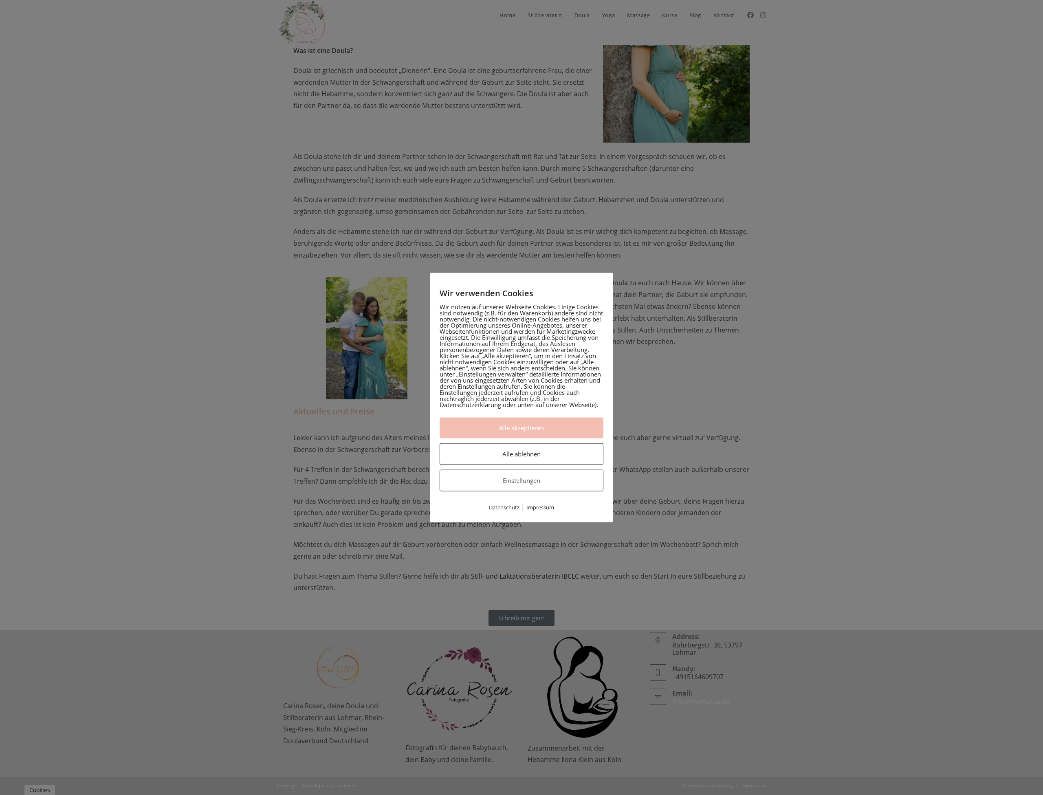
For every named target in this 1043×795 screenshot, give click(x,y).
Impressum (540, 507)
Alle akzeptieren (521, 427)
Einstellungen (521, 480)
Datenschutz (504, 507)
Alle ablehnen (521, 453)
